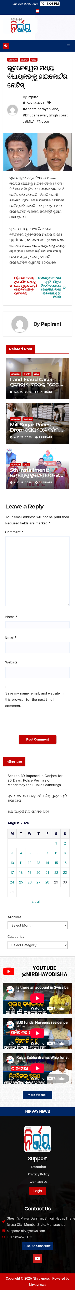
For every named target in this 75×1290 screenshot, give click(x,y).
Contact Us (38, 1181)
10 (12, 863)
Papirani (33, 97)
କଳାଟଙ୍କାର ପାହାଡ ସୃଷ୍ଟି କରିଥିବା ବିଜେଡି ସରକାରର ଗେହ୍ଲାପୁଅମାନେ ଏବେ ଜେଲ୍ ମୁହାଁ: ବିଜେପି (49, 287)
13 (38, 863)
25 (21, 882)
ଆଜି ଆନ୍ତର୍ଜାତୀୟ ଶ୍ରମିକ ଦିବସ (29, 811)
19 (29, 872)
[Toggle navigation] (68, 45)
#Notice (43, 121)
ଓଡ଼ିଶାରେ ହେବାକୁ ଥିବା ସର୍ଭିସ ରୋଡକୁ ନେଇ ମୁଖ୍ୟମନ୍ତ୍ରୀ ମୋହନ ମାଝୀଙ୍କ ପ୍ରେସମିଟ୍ (25, 285)
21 (47, 872)
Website (11, 662)
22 (56, 872)
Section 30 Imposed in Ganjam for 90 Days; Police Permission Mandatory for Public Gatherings (35, 780)
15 (56, 863)
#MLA (30, 121)
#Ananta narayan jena (40, 109)
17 (12, 872)
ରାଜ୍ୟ (33, 59)
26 (30, 882)
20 (38, 872)
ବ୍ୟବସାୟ (28, 419)
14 (47, 863)
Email (10, 637)
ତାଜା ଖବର (13, 59)
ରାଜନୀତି (24, 59)
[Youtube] (37, 1258)
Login (37, 1191)
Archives (14, 917)
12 (29, 863)
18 (21, 872)
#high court (58, 115)
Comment (14, 532)
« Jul (36, 901)
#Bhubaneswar (35, 115)
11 (21, 863)
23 (65, 872)
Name (11, 617)
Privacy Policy (38, 1174)
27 (38, 882)
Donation (38, 1166)
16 (65, 863)
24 (12, 882)
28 (47, 882)
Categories (16, 936)
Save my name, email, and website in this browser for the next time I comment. (34, 699)
